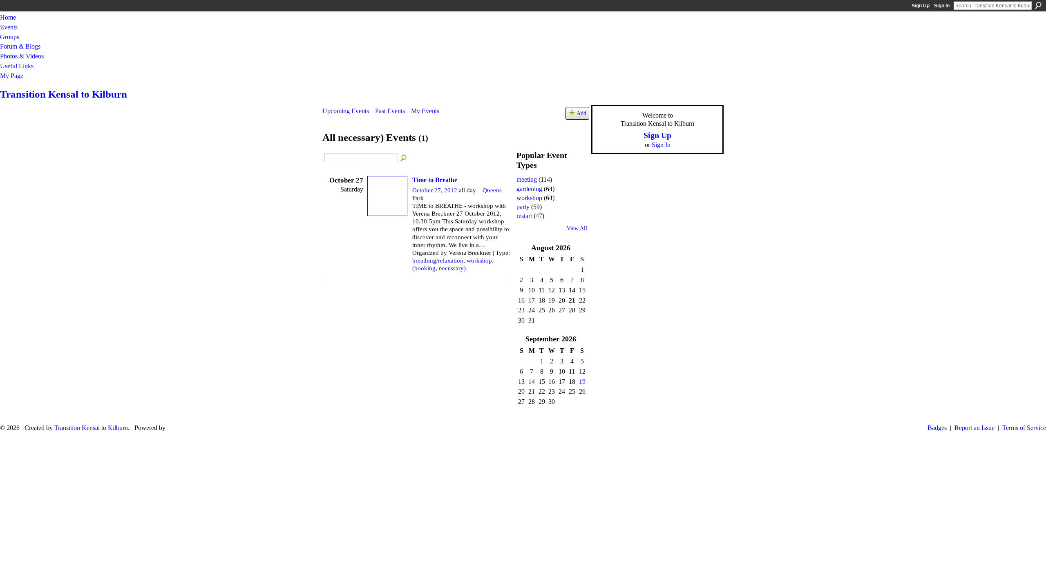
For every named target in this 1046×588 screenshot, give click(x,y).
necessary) (452, 268)
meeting (526, 179)
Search (1038, 5)
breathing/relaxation (437, 260)
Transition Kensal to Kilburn (63, 94)
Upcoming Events (345, 110)
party (523, 206)
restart (524, 215)
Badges (937, 427)
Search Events (404, 158)
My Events (425, 110)
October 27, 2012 (434, 190)
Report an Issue (974, 427)
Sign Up (921, 6)
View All (577, 228)
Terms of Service (1024, 427)
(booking (424, 268)
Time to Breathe (434, 179)
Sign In (942, 6)
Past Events (390, 110)
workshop (479, 260)
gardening (529, 188)
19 (582, 381)
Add (581, 113)
